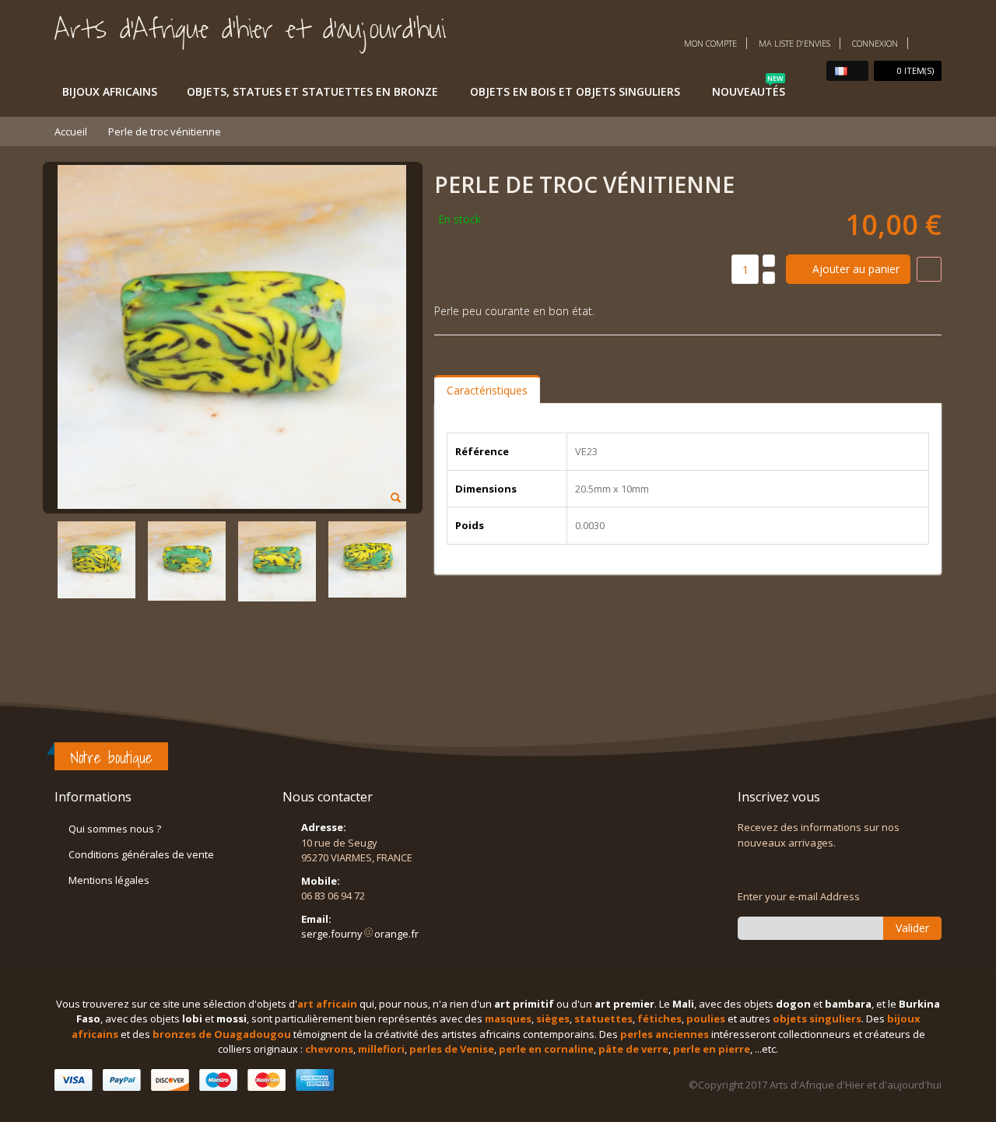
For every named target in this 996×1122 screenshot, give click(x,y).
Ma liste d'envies (794, 43)
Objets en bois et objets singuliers (575, 91)
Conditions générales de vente (141, 854)
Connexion (875, 43)
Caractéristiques (487, 390)
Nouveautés (748, 89)
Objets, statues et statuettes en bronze (312, 91)
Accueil (70, 131)
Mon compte (710, 43)
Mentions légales (108, 880)
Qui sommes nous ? (114, 829)
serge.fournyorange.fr (360, 934)
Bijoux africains (109, 91)
